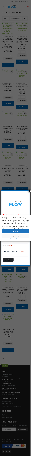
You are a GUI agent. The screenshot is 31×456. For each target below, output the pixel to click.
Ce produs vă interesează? (13, 251)
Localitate (9, 245)
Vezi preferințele (15, 236)
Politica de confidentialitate (15, 239)
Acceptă (15, 231)
